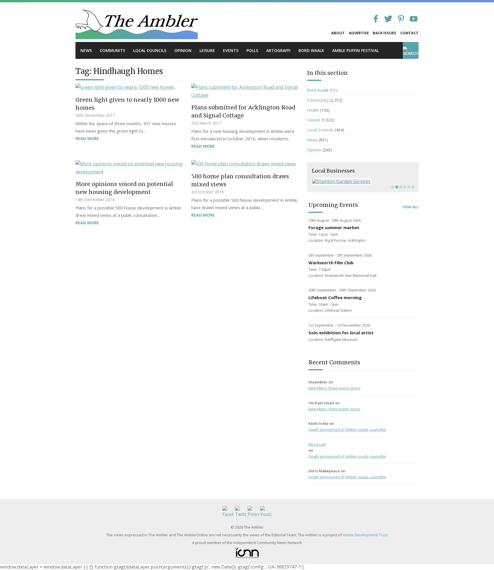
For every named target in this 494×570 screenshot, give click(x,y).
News (86, 50)
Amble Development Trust (365, 534)
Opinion (183, 50)
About (338, 32)
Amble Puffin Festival (355, 50)
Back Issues (384, 32)
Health (313, 110)
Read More (87, 138)
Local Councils (149, 50)
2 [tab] (396, 186)
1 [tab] (392, 186)
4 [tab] (404, 186)
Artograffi (278, 50)
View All (411, 207)
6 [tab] (412, 186)
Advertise (359, 32)
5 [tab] (408, 186)
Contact (409, 32)
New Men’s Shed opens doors (334, 388)
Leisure (207, 50)
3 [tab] (400, 186)
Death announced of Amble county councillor (347, 429)
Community (112, 50)
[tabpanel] (362, 181)
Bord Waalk (311, 50)
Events (230, 50)
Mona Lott (317, 444)
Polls (252, 50)
